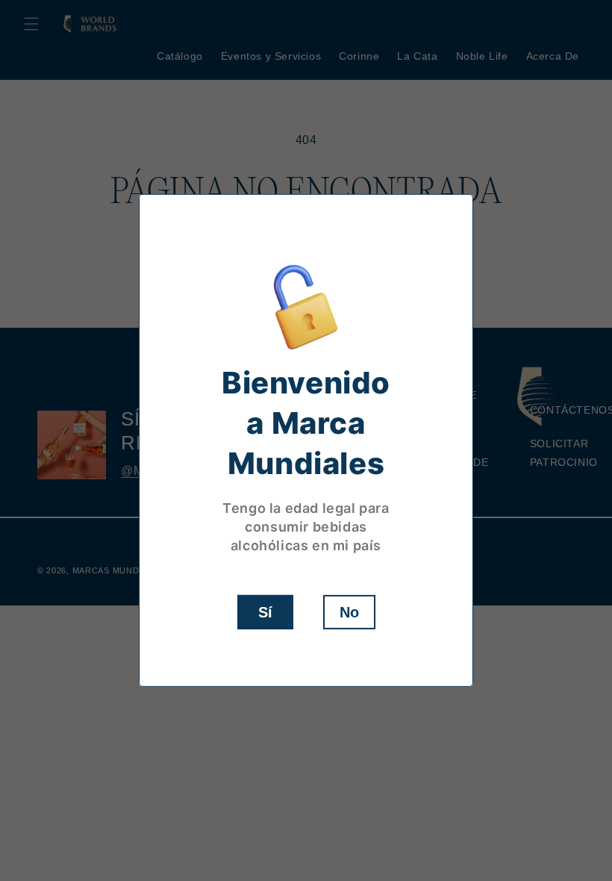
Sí (265, 612)
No (349, 612)
